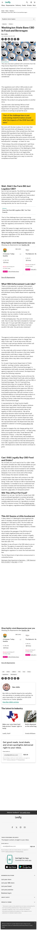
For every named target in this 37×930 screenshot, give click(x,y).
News (7, 10)
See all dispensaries (8, 277)
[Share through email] (15, 39)
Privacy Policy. (19, 851)
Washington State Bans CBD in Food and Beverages (14, 12)
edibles (14, 671)
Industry (12, 10)
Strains (29, 5)
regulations (5, 674)
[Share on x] (5, 39)
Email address (6, 751)
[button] (18, 39)
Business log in (6, 893)
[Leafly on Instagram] (20, 827)
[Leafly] (8, 2)
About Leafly (5, 897)
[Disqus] (18, 786)
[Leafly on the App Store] (11, 867)
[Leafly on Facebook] (12, 827)
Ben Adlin (4, 34)
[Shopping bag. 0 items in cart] (35, 2)
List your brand (6, 886)
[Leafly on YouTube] (25, 827)
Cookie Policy (15, 925)
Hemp (28, 671)
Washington (14, 674)
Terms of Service (11, 759)
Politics (11, 24)
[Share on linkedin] (9, 39)
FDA (19, 671)
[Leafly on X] (16, 827)
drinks (8, 671)
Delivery (18, 5)
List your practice (7, 890)
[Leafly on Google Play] (25, 867)
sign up (25, 754)
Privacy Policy (25, 925)
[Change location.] (31, 2)
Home (2, 10)
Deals (24, 5)
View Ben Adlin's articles (10, 702)
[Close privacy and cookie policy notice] (35, 923)
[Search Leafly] (27, 2)
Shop (3, 5)
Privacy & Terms (6, 902)
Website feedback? (18, 812)
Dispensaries (10, 5)
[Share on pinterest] (12, 39)
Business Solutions (7, 875)
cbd (3, 671)
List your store (6, 879)
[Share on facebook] (2, 39)
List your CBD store (7, 883)
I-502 (9, 490)
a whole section (29, 503)
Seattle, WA (25, 245)
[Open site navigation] (2, 2)
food (24, 671)
